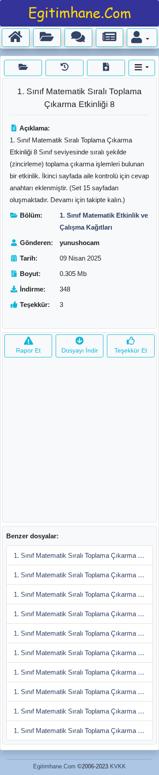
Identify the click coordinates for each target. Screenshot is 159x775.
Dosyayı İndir (79, 350)
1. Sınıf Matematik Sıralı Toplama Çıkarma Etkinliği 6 (83, 711)
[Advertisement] (79, 442)
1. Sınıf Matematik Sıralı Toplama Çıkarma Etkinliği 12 (83, 614)
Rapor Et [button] (28, 350)
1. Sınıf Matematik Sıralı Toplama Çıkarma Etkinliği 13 (83, 594)
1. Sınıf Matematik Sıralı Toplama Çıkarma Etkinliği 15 (83, 555)
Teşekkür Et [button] (130, 350)
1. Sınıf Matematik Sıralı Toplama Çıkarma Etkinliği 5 (83, 730)
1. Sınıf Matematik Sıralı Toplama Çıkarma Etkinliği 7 (83, 691)
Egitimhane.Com (54, 766)
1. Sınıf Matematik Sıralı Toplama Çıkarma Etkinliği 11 (83, 633)
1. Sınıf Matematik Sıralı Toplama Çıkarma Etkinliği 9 (83, 672)
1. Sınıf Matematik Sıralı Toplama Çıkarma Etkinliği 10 (83, 652)
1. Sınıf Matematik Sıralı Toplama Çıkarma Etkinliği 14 (83, 575)
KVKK (118, 766)
